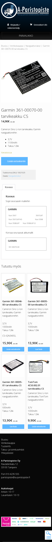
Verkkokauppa (16, 45)
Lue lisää (38, 349)
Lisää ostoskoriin (16, 161)
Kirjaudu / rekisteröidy (13, 26)
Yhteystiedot (7, 452)
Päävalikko (26, 35)
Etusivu (4, 45)
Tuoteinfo (6, 446)
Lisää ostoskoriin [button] (13, 349)
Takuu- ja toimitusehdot (12, 449)
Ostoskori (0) (40, 24)
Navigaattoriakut (33, 45)
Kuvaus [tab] (9, 187)
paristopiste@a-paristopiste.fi (15, 477)
